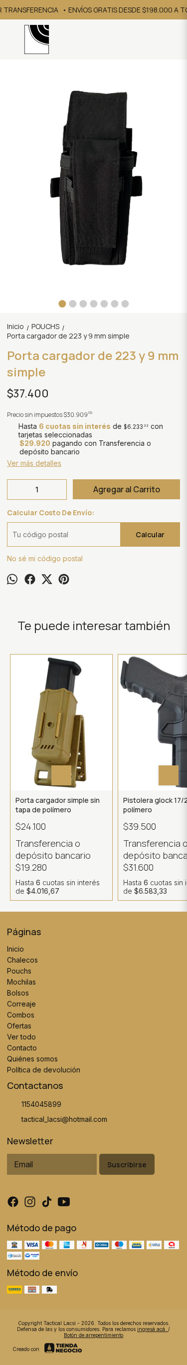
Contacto (22, 1047)
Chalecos (22, 960)
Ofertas (19, 1026)
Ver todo (21, 1036)
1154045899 (41, 1104)
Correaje (21, 1004)
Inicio (15, 949)
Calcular (150, 534)
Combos (20, 1015)
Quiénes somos (32, 1058)
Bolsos (18, 993)
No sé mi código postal (45, 558)
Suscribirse (127, 1164)
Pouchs (19, 971)
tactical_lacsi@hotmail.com (64, 1119)
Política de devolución (43, 1069)
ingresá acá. (152, 1329)
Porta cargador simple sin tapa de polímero (57, 804)
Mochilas (21, 982)
